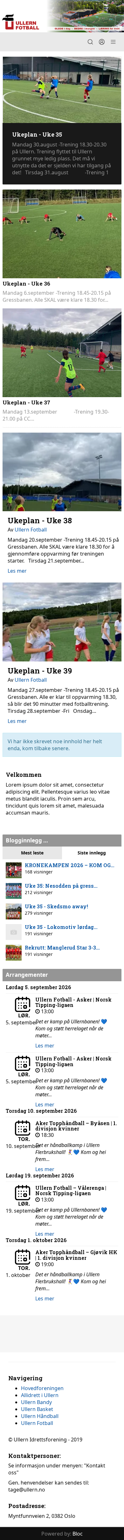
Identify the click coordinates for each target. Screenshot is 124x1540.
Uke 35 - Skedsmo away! (56, 906)
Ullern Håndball (40, 1416)
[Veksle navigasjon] (113, 42)
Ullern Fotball (31, 529)
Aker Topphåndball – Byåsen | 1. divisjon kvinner (76, 1126)
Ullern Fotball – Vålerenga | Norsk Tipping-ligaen (70, 1190)
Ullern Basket (37, 1409)
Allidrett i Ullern (40, 1395)
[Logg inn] (101, 42)
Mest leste (32, 853)
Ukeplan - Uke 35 (37, 134)
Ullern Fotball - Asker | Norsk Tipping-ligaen (73, 1002)
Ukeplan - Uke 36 (26, 283)
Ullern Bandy (36, 1402)
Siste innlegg (92, 853)
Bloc (77, 1533)
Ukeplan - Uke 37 (26, 402)
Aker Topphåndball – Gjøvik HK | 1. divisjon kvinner (76, 1255)
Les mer (17, 570)
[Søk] (90, 42)
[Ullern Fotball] (62, 16)
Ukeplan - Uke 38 (40, 520)
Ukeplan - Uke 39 (40, 671)
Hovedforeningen (42, 1388)
